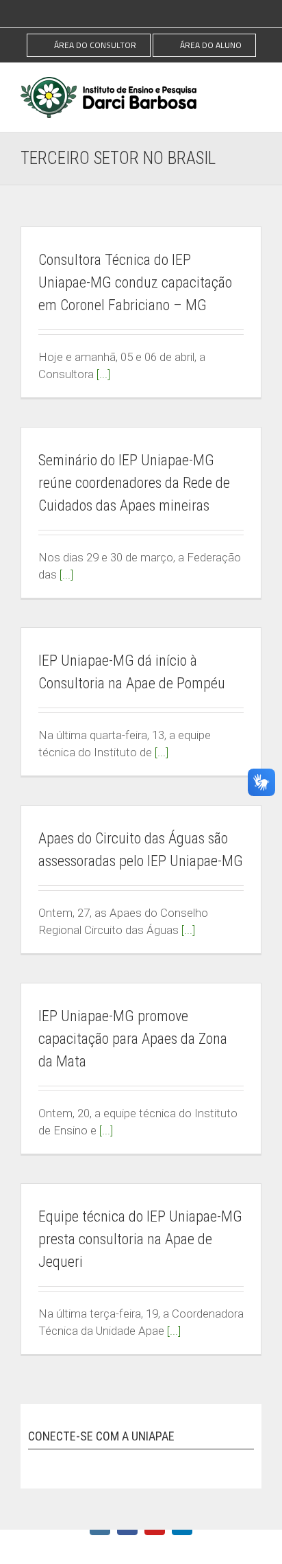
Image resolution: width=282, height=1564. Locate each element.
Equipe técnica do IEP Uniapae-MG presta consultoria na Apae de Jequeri (140, 1239)
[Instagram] (35, 1462)
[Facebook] (60, 1462)
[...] (103, 374)
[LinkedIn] (111, 1462)
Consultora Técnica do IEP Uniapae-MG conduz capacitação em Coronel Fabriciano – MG (135, 282)
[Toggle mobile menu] (256, 98)
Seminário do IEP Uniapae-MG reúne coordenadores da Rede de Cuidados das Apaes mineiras (134, 483)
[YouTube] (86, 1462)
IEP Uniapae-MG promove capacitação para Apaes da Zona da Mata (132, 1038)
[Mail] (136, 1462)
